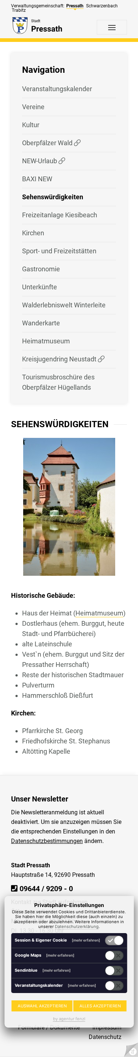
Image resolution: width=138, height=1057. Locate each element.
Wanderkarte (41, 323)
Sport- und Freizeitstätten (59, 251)
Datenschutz (105, 1036)
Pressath (75, 5)
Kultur (30, 125)
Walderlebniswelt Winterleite (64, 305)
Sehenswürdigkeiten (52, 197)
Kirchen (33, 233)
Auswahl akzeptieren (42, 1005)
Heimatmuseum (46, 341)
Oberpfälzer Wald (48, 143)
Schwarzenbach (102, 5)
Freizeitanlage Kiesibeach (59, 215)
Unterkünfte (39, 287)
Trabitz (19, 10)
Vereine (33, 107)
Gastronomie (41, 269)
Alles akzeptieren (100, 1005)
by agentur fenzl (69, 1018)
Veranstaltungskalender (57, 89)
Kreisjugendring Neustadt (60, 359)
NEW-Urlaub (40, 161)
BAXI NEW (37, 179)
